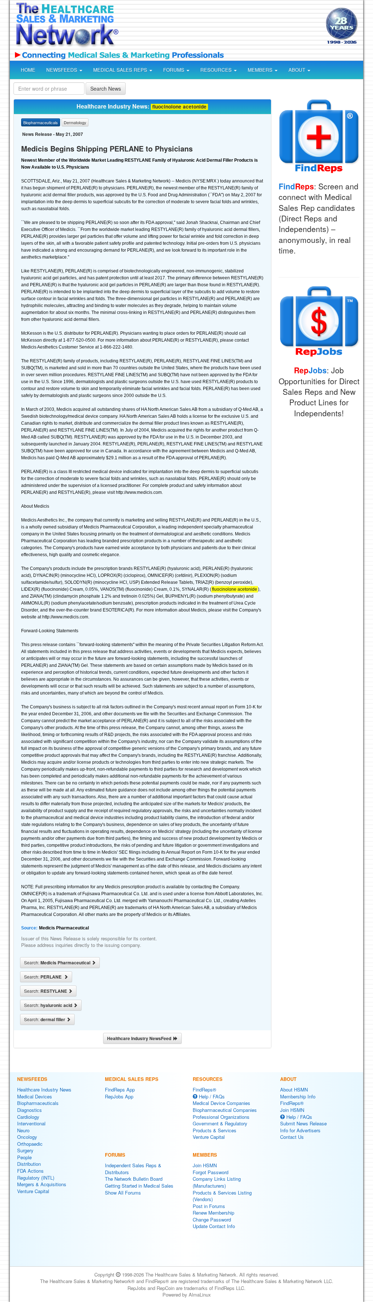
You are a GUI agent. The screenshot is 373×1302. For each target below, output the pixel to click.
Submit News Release (303, 1123)
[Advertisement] (220, 27)
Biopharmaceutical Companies (225, 1109)
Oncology (27, 1136)
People (24, 1157)
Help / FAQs (211, 1096)
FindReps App (120, 1089)
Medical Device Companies (221, 1103)
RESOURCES (216, 69)
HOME (28, 69)
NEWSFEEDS (62, 69)
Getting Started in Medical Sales (139, 1185)
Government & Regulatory (220, 1123)
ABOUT (297, 69)
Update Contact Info (214, 1226)
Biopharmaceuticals (38, 1103)
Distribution (29, 1163)
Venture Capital (33, 1191)
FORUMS (174, 69)
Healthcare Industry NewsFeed (140, 1038)
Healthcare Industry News (44, 1089)
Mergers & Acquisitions (41, 1184)
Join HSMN (205, 1165)
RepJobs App (119, 1096)
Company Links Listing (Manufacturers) (217, 1182)
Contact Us (292, 1136)
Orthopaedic (30, 1143)
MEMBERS (261, 69)
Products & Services (214, 1130)
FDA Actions (30, 1170)
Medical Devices (34, 1096)
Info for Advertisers (300, 1130)
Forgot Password (210, 1172)
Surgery (25, 1150)
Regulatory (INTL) (35, 1177)
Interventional (31, 1123)
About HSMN (294, 1089)
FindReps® (204, 1089)
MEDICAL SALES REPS (121, 69)
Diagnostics (29, 1109)
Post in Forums (209, 1206)
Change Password (212, 1219)
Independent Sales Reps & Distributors (133, 1169)
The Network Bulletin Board (133, 1178)
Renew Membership (213, 1212)
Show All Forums (123, 1192)
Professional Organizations (221, 1116)
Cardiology (28, 1116)
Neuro (23, 1130)
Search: (57, 962)
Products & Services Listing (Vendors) (222, 1196)
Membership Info (297, 1096)
